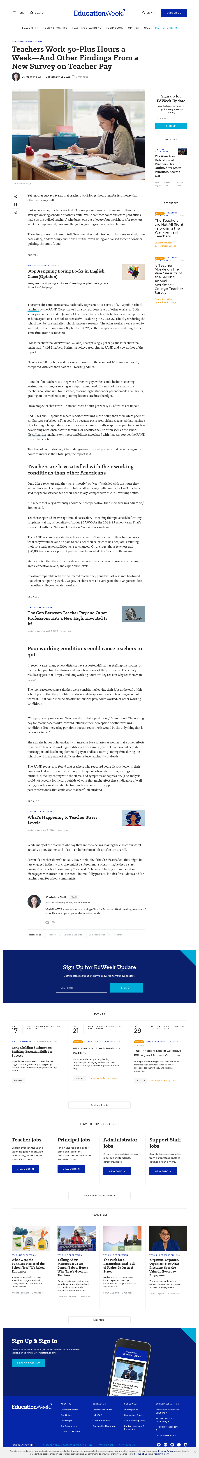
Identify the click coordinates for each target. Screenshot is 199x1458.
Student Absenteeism (96, 1042)
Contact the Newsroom (104, 1426)
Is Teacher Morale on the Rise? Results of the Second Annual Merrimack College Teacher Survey (169, 279)
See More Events (99, 1105)
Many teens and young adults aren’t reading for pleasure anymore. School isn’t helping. (68, 285)
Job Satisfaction (97, 935)
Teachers (51, 935)
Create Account (28, 1363)
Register (18, 1080)
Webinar (115, 1042)
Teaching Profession (27, 41)
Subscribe (174, 13)
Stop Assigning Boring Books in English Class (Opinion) (66, 273)
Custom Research (165, 1435)
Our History (66, 1415)
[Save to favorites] (15, 204)
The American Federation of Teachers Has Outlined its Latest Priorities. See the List (168, 166)
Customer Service (101, 1420)
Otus (173, 1080)
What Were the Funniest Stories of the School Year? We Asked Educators (28, 1265)
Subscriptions (131, 1410)
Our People (66, 1420)
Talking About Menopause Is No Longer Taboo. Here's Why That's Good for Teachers (73, 1267)
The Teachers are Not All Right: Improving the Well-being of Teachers (169, 228)
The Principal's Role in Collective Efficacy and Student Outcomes (157, 1053)
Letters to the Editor (103, 1410)
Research (117, 935)
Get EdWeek (130, 1404)
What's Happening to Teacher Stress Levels (62, 820)
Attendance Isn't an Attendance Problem (96, 1051)
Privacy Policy (127, 1445)
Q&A (178, 1255)
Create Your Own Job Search (98, 1195)
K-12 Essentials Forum (45, 1041)
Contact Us (99, 1404)
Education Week (82, 902)
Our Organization (69, 1410)
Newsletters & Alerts (134, 1415)
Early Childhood (21, 1041)
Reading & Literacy (38, 265)
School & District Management (164, 1042)
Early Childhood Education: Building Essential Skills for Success (32, 1052)
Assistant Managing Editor (58, 902)
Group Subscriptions (134, 1420)
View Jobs (24, 1169)
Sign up (126, 988)
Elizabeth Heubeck (67, 1297)
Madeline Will (34, 76)
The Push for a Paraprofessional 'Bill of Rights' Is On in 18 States (119, 1265)
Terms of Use (106, 1445)
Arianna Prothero (20, 1293)
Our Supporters (69, 1426)
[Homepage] (99, 12)
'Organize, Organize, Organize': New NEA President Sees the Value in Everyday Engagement (164, 1267)
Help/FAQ (97, 1415)
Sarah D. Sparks (162, 182)
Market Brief (165, 28)
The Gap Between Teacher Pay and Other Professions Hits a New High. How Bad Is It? (67, 618)
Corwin (113, 1078)
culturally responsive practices (113, 425)
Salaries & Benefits (73, 935)
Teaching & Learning (87, 28)
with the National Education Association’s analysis (75, 527)
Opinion (133, 28)
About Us (66, 1404)
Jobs (147, 28)
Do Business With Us (167, 1404)
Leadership (30, 28)
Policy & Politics (55, 28)
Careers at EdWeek (70, 1431)
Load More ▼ (99, 1320)
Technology (114, 28)
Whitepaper (177, 216)
